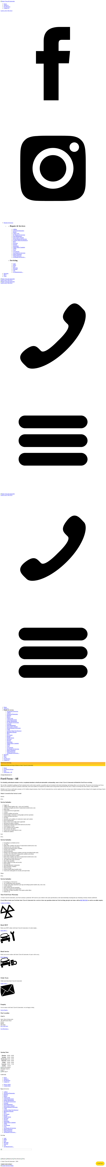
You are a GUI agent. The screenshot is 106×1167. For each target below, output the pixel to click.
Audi (14, 263)
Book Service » (4, 957)
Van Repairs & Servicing (19, 253)
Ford (14, 266)
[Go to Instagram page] (53, 220)
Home (5, 4)
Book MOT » (4, 930)
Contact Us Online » (6, 903)
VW (14, 270)
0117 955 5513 (6, 10)
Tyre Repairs (16, 251)
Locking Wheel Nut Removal (20, 240)
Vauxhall (15, 269)
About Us (6, 5)
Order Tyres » (4, 983)
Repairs (9, 736)
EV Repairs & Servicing (19, 235)
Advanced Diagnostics (18, 230)
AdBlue (15, 229)
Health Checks (10, 737)
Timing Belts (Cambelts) (19, 247)
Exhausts (9, 724)
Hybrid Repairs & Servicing (20, 239)
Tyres (14, 250)
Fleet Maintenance (17, 236)
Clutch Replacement (12, 719)
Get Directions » (5, 1029)
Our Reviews (7, 6)
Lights (8, 729)
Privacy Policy (7, 1084)
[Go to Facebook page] (53, 115)
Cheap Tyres (16, 233)
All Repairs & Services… (19, 257)
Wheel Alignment (17, 254)
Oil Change (9, 735)
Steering (15, 244)
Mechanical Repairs (12, 732)
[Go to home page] (8, 1)
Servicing (15, 243)
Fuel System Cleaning (18, 237)
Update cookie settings (6, 1164)
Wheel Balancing (17, 255)
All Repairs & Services (12, 711)
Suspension (16, 246)
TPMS (14, 248)
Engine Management (12, 721)
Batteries (9, 715)
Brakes (14, 232)
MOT (14, 241)
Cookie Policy (7, 1086)
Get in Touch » (4, 1010)
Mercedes (15, 268)
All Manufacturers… (18, 272)
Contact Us (6, 8)
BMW (14, 265)
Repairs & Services (8, 222)
